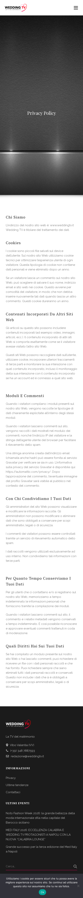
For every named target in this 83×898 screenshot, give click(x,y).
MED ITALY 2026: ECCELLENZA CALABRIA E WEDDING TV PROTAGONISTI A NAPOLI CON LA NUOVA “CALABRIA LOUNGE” (38, 834)
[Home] (16, 8)
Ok (42, 892)
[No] (78, 886)
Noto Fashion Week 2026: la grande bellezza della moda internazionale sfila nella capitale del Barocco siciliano (40, 818)
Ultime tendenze (17, 785)
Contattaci (13, 792)
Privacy (11, 778)
